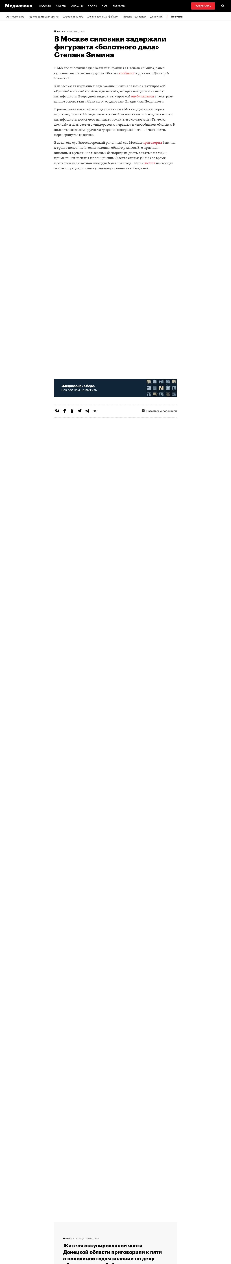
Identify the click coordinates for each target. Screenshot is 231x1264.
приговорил (152, 142)
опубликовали (142, 96)
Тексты (92, 6)
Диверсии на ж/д (73, 16)
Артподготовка (15, 16)
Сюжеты (61, 6)
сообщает (126, 73)
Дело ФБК (156, 16)
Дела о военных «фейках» (103, 16)
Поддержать (203, 6)
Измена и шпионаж (134, 16)
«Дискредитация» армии (43, 16)
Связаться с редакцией (161, 410)
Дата (104, 6)
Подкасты (118, 6)
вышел (149, 163)
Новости (45, 6)
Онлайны (77, 6)
